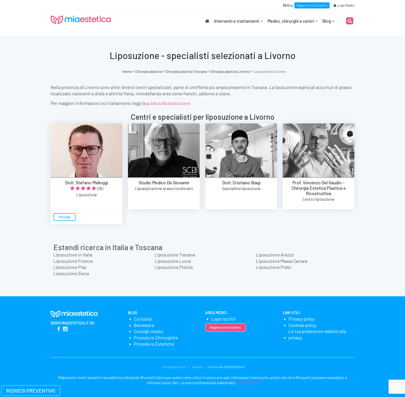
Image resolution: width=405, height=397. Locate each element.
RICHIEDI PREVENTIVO (30, 390)
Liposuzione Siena (71, 273)
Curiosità (142, 319)
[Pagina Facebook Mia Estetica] (58, 329)
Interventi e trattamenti (236, 21)
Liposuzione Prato (273, 267)
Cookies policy (302, 325)
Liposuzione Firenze (73, 261)
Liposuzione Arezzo (275, 254)
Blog (289, 5)
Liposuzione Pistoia (174, 267)
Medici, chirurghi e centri (290, 21)
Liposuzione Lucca (173, 261)
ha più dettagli (247, 383)
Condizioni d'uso (174, 367)
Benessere (144, 325)
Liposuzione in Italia (72, 254)
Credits (197, 367)
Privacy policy (302, 319)
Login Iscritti (223, 319)
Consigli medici (148, 331)
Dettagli (64, 217)
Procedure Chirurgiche (156, 337)
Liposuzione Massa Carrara (281, 261)
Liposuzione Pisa (69, 267)
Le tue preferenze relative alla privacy (317, 334)
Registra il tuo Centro (312, 5)
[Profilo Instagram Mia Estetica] (65, 329)
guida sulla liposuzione (168, 103)
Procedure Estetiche (154, 344)
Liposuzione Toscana (175, 254)
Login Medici (345, 5)
